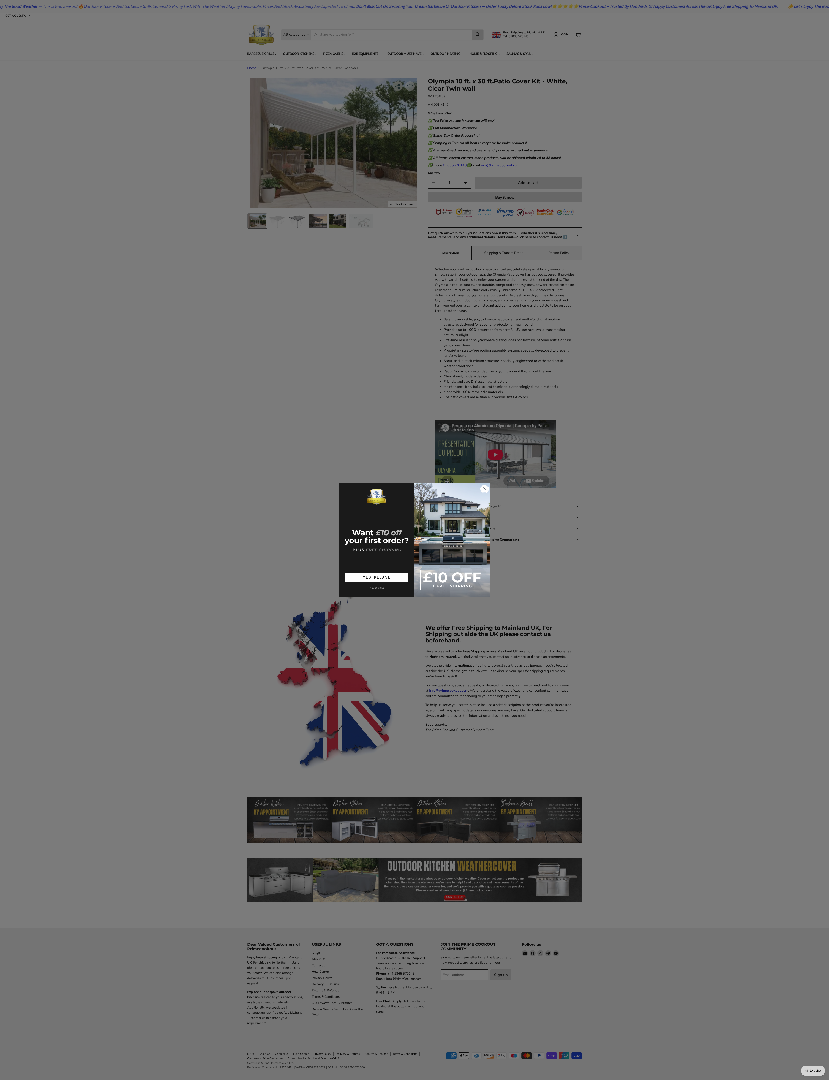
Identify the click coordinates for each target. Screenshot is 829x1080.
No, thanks (376, 587)
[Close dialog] (484, 489)
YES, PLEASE (377, 577)
